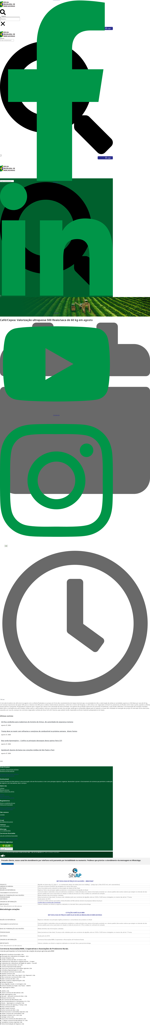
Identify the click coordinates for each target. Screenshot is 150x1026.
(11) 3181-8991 (4, 826)
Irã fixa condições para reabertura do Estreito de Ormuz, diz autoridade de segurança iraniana (37, 722)
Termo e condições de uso (7, 803)
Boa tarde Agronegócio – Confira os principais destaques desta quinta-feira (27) (31, 741)
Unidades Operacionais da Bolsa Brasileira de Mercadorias (9, 770)
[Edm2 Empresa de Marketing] (2, 857)
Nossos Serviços (4, 790)
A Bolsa (2, 788)
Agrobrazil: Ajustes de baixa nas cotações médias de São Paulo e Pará (27, 750)
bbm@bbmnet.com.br (6, 822)
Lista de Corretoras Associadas (9, 836)
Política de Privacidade (6, 805)
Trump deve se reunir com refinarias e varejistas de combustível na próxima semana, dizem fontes (39, 731)
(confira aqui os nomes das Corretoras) (49, 902)
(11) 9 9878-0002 (5, 831)
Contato (2, 814)
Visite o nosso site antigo (7, 791)
